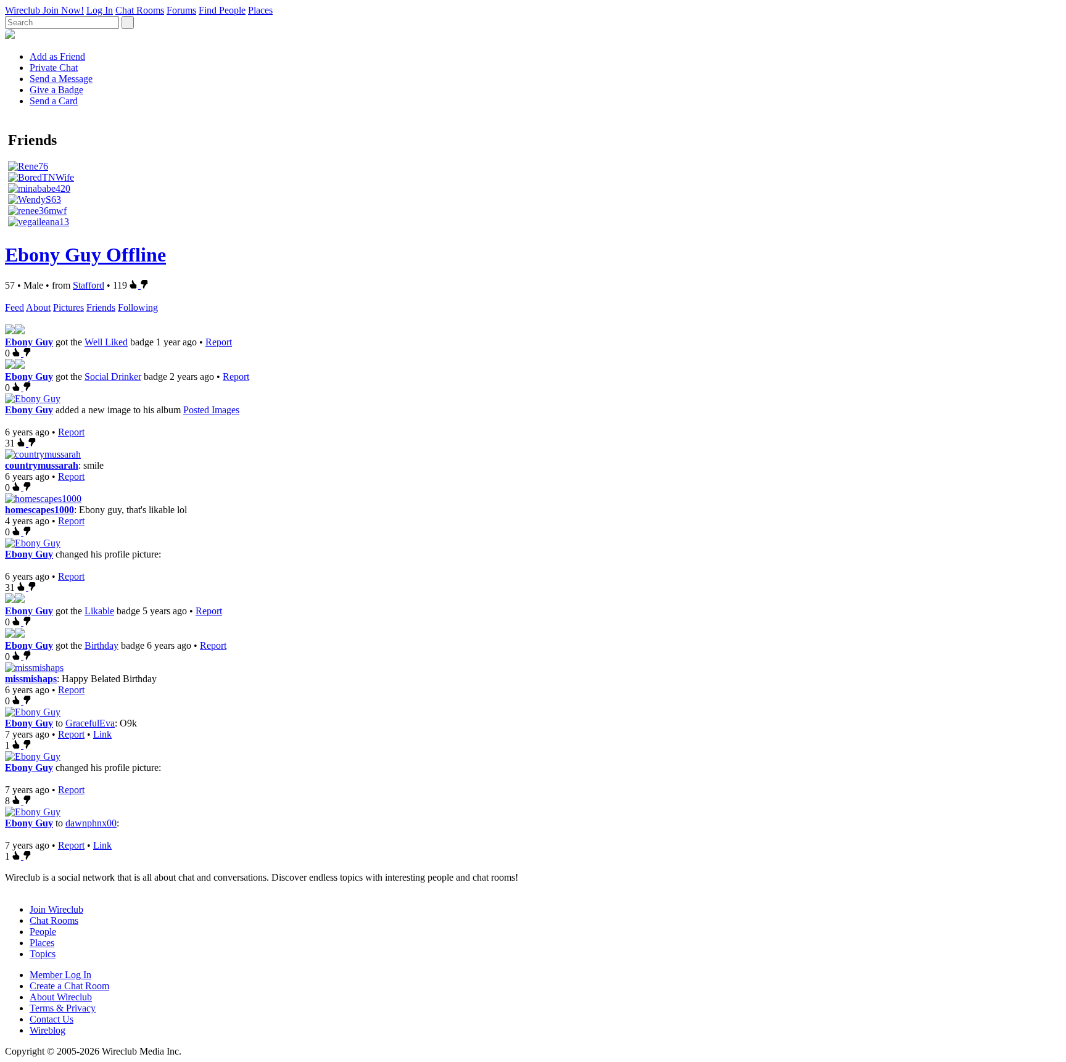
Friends (100, 307)
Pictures (68, 307)
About (38, 307)
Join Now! (63, 10)
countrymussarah (41, 465)
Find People (222, 10)
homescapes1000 (39, 509)
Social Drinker (113, 376)
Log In (99, 10)
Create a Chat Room (69, 986)
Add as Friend (57, 56)
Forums (181, 10)
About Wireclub (61, 997)
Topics (43, 954)
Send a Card (54, 101)
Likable (99, 611)
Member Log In (60, 974)
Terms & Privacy (63, 1008)
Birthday (101, 645)
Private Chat (54, 67)
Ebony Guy (29, 342)
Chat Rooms (139, 10)
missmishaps (31, 678)
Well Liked (106, 342)
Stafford (88, 285)
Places (260, 10)
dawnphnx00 (91, 823)
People (43, 931)
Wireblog (47, 1030)
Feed (14, 307)
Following (138, 307)
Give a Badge (56, 89)
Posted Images (211, 410)
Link (102, 734)
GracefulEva (90, 723)
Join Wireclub (56, 909)
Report (218, 342)
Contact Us (51, 1019)
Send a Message (61, 78)
